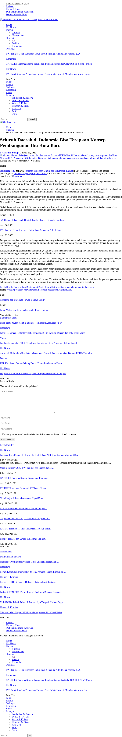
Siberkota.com (7, 171)
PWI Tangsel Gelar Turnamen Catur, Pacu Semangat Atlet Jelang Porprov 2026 (43, 53)
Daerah (9, 30)
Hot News (11, 27)
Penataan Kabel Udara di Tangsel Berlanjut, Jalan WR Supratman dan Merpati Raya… (41, 455)
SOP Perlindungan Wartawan (19, 11)
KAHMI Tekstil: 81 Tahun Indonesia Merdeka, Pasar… (26, 528)
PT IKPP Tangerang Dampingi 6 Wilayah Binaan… (24, 488)
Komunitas (17, 46)
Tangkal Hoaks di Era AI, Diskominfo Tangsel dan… (25, 518)
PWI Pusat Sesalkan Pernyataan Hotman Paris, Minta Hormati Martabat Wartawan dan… (48, 74)
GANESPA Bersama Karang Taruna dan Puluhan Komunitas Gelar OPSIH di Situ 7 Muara (49, 64)
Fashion (15, 43)
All (13, 40)
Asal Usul (16, 108)
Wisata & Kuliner (20, 103)
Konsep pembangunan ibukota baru (77, 287)
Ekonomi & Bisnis (20, 106)
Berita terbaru (20, 287)
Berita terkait (32, 287)
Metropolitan (18, 35)
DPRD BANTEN (20, 100)
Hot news (55, 287)
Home (9, 24)
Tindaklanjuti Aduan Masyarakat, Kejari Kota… (22, 498)
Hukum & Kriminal (9, 577)
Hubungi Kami (13, 9)
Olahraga (10, 48)
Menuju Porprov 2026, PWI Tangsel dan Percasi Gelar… (27, 468)
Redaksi (10, 6)
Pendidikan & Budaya (22, 98)
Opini (14, 114)
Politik (9, 81)
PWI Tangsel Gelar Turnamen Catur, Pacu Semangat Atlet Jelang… (31, 230)
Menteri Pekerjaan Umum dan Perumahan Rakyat (49, 171)
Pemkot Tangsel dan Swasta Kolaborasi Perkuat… (23, 539)
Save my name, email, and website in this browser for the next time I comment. (40, 434)
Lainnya (10, 95)
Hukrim (9, 84)
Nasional (16, 32)
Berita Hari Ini (7, 287)
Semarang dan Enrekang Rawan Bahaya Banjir (22, 300)
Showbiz (10, 38)
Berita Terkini (44, 287)
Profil (14, 111)
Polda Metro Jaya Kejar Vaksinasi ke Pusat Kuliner (24, 310)
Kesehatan (11, 89)
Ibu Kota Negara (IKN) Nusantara (30, 173)
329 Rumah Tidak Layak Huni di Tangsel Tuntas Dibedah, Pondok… (32, 220)
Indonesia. (18, 176)
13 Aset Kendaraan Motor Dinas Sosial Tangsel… (23, 508)
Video (9, 92)
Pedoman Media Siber (16, 14)
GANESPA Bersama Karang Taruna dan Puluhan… (24, 478)
